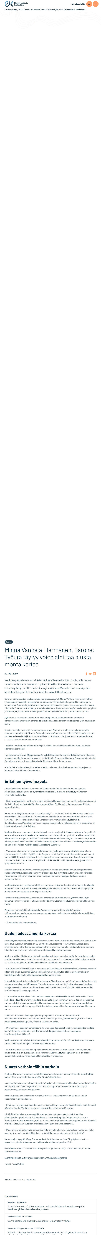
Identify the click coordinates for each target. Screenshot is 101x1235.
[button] (89, 4)
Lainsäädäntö (14, 1216)
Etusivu (8, 10)
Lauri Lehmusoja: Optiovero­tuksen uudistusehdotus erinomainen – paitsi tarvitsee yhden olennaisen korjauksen (46, 1208)
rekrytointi (19, 1179)
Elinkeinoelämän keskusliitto (16, 4)
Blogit (14, 10)
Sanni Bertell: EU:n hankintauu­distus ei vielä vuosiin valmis (39, 1220)
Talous (8, 642)
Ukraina (29, 1228)
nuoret (8, 1179)
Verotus (11, 1202)
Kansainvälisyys (16, 1228)
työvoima (31, 1179)
